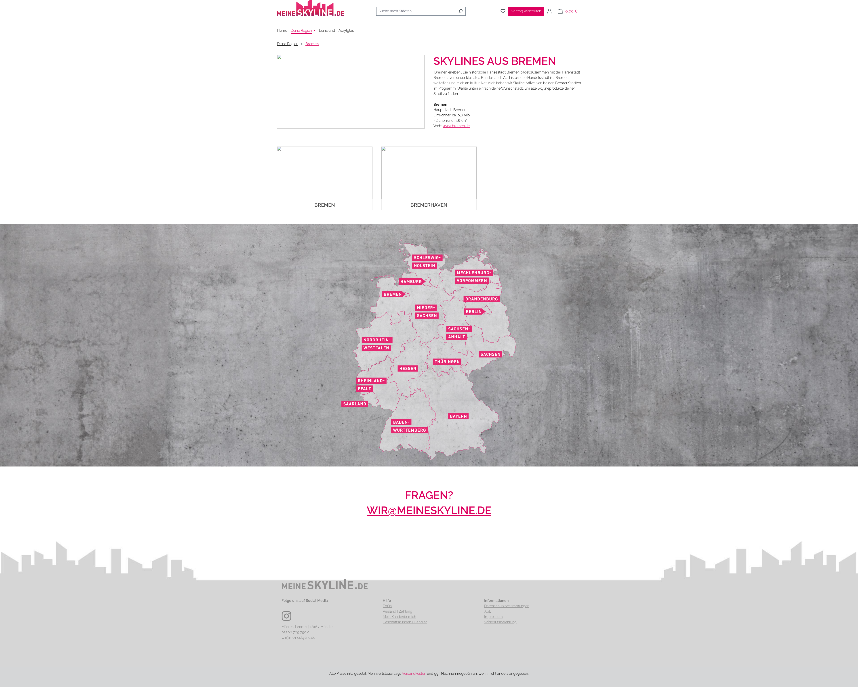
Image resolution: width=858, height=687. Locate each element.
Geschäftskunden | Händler (405, 622)
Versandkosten (414, 673)
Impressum (493, 617)
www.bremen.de (456, 126)
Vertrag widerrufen (526, 11)
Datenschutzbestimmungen (506, 606)
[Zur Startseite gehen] (310, 10)
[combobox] (415, 11)
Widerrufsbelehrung (500, 622)
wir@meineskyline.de (429, 510)
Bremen (324, 205)
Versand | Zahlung (397, 611)
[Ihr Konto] (549, 11)
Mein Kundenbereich (399, 617)
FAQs (387, 606)
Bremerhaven (428, 205)
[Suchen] (460, 11)
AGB (488, 611)
